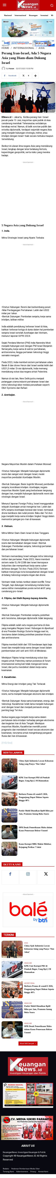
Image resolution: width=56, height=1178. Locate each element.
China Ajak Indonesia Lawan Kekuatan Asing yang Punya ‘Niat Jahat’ (39, 949)
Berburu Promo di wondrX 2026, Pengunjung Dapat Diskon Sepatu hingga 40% (34, 797)
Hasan (11, 68)
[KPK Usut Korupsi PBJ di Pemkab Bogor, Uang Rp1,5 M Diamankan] (9, 782)
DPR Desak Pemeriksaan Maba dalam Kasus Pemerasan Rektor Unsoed (38, 1029)
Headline (28, 963)
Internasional (23, 47)
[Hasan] (4, 68)
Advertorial (29, 983)
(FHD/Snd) (7, 743)
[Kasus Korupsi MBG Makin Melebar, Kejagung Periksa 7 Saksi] (9, 849)
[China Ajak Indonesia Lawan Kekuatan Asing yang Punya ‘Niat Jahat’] (9, 766)
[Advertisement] (28, 192)
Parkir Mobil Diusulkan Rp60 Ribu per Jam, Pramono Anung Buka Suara (38, 1009)
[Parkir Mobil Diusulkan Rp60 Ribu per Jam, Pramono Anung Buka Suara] (9, 815)
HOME (5, 47)
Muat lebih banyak (27, 1044)
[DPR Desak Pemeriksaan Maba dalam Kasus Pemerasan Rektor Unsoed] (9, 832)
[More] (35, 76)
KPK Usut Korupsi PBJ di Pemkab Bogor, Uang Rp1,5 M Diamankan (37, 969)
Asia (41, 47)
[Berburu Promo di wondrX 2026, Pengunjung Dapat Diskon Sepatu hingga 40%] (9, 799)
